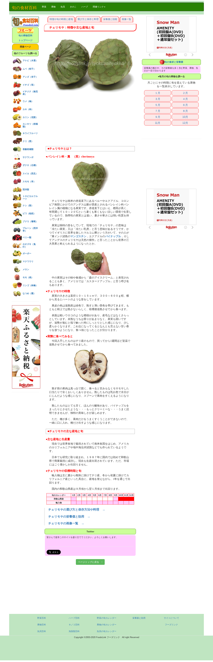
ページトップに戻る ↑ (90, 562)
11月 (157, 122)
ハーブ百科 (74, 618)
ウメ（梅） (28, 101)
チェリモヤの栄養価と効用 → (69, 516)
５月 (157, 104)
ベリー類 (27, 237)
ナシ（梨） (28, 205)
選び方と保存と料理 (88, 19)
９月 (157, 116)
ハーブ (84, 6)
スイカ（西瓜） (30, 173)
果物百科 (41, 624)
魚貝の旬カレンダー (106, 631)
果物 (53, 6)
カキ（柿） (28, 109)
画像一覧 (126, 19)
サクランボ (28, 157)
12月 (185, 122)
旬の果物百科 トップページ (25, 38)
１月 (157, 92)
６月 (185, 104)
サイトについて (171, 618)
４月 (185, 98)
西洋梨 (26, 189)
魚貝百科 (41, 631)
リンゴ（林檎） (30, 285)
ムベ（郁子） (29, 69)
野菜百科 (41, 618)
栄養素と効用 (138, 618)
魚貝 (63, 6)
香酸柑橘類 (28, 149)
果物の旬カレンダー (106, 624)
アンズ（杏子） (30, 77)
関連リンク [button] (98, 6)
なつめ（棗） (29, 293)
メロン (26, 269)
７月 (157, 110)
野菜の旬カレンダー (106, 618)
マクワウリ (28, 261)
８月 (185, 110)
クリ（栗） (28, 141)
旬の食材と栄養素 (174, 62)
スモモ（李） (29, 181)
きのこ (73, 6)
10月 (185, 116)
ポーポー (27, 253)
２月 (185, 92)
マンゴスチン (78, 236)
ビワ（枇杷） (29, 213)
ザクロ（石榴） (30, 165)
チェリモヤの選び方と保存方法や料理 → (76, 509)
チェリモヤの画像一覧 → (66, 523)
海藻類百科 (74, 631)
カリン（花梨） (30, 117)
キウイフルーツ (30, 133)
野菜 (45, 6)
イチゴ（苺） (29, 85)
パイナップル (113, 236)
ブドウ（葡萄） (30, 221)
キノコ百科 (74, 624)
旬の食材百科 (24, 7)
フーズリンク (171, 624)
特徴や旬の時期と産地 (61, 19)
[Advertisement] (90, 119)
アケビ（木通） (30, 60)
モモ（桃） (28, 277)
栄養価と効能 (110, 19)
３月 (157, 98)
